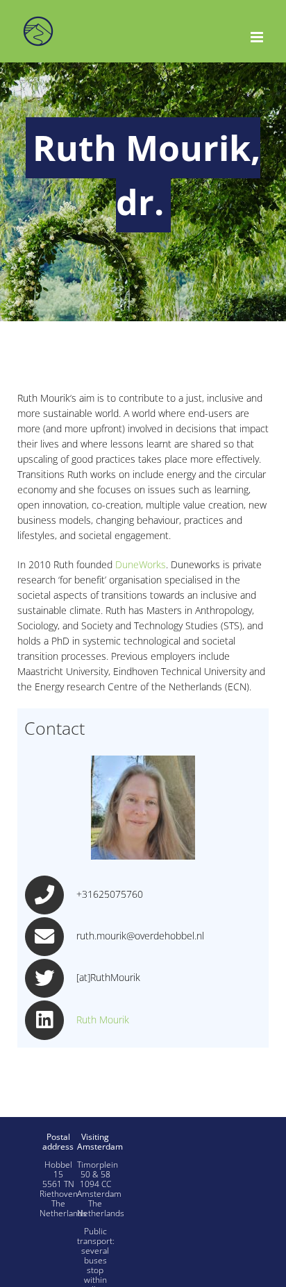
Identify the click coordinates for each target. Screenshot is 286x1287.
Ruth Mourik (102, 1019)
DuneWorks (140, 564)
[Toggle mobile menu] (258, 37)
